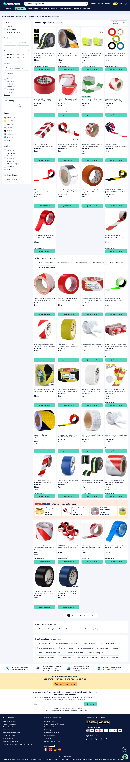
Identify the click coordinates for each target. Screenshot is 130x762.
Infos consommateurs (101, 759)
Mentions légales (36, 759)
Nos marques (48, 730)
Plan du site (25, 759)
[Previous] (123, 503)
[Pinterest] (96, 739)
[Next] (125, 503)
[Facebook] (91, 739)
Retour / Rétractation (10, 724)
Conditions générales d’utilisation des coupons (18, 744)
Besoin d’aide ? (8, 727)
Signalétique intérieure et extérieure (39, 16)
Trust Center (65, 759)
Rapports (113, 759)
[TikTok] (105, 739)
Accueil (4, 16)
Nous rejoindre (8, 738)
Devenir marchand (9, 735)
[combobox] (118, 22)
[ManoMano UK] (50, 749)
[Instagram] (101, 739)
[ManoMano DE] (55, 749)
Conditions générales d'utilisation (82, 759)
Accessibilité (122, 759)
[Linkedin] (87, 739)
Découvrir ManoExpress (52, 741)
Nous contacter (8, 730)
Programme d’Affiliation (10, 741)
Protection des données (51, 759)
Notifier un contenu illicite (11, 733)
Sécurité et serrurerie (21, 16)
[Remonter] (124, 749)
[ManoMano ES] (59, 749)
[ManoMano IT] (45, 749)
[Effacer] (86, 4)
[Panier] (125, 4)
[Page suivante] (95, 615)
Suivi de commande (9, 721)
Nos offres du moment (51, 733)
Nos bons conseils (50, 721)
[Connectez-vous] (121, 4)
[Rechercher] (26, 3)
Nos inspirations (49, 735)
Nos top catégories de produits (54, 724)
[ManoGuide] (125, 757)
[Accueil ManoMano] (12, 4)
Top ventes (47, 738)
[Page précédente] (64, 615)
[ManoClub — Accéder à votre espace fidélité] (115, 4)
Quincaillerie (10, 16)
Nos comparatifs (49, 727)
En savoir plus (83, 710)
